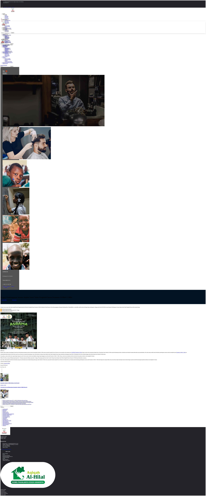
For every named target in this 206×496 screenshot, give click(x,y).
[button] (22, 20)
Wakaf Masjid (6, 422)
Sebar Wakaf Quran (7, 420)
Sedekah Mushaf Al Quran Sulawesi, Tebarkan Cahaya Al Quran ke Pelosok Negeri (17, 401)
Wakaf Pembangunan (7, 423)
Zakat (4, 425)
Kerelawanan (6, 412)
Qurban (5, 418)
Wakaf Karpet (5, 421)
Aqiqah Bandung (3, 492)
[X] (2, 7)
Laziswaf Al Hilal (7, 363)
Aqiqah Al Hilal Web (4, 493)
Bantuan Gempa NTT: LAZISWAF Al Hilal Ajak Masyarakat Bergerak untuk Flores (17, 404)
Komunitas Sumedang (7, 414)
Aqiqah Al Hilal (3, 489)
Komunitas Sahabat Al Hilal (8, 413)
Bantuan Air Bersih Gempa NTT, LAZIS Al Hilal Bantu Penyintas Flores (15, 400)
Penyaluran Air (6, 415)
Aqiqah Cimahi (3, 494)
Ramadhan (5, 419)
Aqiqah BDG (2, 490)
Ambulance (5, 409)
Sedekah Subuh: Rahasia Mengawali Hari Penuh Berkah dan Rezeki (14, 403)
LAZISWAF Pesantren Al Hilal (76, 352)
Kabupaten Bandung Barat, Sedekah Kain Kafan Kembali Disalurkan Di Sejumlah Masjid (18, 402)
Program (5, 417)
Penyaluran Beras (6, 416)
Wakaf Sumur (6, 424)
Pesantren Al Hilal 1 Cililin (181, 352)
